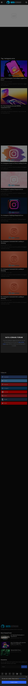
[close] (26, 677)
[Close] (25, 335)
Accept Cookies (14, 682)
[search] (26, 2)
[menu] (1, 2)
